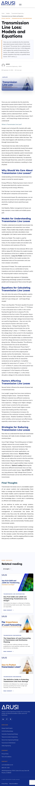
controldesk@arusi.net (7, 765)
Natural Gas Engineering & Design (10, 740)
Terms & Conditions (6, 756)
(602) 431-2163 (6, 767)
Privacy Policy (5, 754)
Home (3, 13)
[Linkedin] (3, 719)
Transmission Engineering (17, 13)
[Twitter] (10, 719)
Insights (8, 13)
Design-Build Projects (7, 728)
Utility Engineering (6, 745)
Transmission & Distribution (8, 743)
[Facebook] (6, 719)
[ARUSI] (8, 3)
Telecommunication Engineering (10, 737)
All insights (6, 569)
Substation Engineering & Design (10, 734)
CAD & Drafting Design (7, 731)
